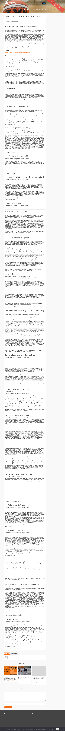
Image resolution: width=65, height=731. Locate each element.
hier (55, 729)
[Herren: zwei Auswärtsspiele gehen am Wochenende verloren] (24, 670)
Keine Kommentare (15, 21)
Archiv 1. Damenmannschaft (13, 648)
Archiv (8, 648)
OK (57, 729)
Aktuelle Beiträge (14, 653)
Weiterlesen (12, 680)
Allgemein (6, 648)
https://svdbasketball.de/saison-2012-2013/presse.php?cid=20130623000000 (17, 52)
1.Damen (19, 648)
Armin (10, 655)
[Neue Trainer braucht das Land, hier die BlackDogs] (39, 671)
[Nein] (63, 729)
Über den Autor (7, 653)
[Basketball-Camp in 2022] (10, 670)
